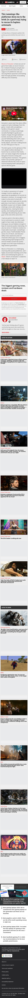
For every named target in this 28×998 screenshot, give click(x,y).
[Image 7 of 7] (23, 269)
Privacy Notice (21, 304)
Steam (3, 257)
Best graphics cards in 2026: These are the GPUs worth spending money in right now (15, 920)
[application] (14, 177)
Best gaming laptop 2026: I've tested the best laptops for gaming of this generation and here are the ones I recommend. (14, 929)
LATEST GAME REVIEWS (20, 887)
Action (8, 10)
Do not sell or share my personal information (13, 988)
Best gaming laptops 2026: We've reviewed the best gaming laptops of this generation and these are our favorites (14, 910)
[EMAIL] (10, 322)
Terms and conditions (7, 968)
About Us (4, 961)
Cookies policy (5, 975)
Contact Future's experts (8, 965)
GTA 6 (21, 6)
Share (5, 59)
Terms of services (19, 303)
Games (3, 10)
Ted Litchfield (11, 28)
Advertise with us (6, 978)
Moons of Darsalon (7, 64)
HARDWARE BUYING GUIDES (7, 887)
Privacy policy (5, 971)
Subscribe (23, 2)
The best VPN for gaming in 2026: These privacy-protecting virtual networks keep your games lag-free (14, 901)
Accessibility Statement (7, 981)
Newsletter (23, 59)
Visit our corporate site (13, 951)
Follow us (16, 59)
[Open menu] (2, 2)
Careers (4, 985)
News (3, 29)
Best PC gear (12, 6)
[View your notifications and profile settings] (13, 2)
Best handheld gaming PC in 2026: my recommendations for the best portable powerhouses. (14, 939)
